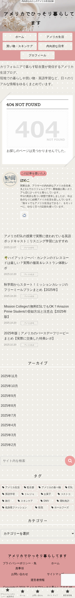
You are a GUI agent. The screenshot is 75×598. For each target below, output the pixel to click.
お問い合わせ (19, 574)
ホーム (55, 563)
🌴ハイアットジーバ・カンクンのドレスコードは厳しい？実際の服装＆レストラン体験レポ (36, 263)
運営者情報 (38, 580)
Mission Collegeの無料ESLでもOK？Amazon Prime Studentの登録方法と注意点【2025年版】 (36, 311)
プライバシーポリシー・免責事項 (19, 566)
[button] (70, 461)
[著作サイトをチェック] (24, 215)
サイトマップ (55, 574)
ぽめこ (25, 180)
